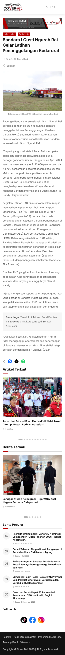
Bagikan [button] (10, 65)
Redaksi (7, 637)
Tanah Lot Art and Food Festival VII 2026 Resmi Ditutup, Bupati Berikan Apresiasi (31, 322)
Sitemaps (25, 642)
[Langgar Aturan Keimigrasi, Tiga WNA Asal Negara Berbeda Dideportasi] (32, 492)
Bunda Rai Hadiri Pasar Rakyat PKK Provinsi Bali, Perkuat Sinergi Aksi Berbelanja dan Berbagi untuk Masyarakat (37, 579)
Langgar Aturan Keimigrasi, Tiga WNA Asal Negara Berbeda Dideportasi (29, 500)
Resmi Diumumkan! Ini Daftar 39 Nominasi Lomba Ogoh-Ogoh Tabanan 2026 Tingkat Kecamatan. (37, 536)
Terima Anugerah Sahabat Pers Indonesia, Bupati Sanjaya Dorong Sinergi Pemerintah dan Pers (37, 564)
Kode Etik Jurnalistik (25, 637)
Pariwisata (24, 34)
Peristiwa (8, 492)
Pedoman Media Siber (50, 637)
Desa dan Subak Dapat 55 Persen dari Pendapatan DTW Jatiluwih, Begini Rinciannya (34, 595)
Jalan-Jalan (9, 34)
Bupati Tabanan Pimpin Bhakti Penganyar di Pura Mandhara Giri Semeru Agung (37, 551)
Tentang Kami (10, 642)
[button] (47, 7)
